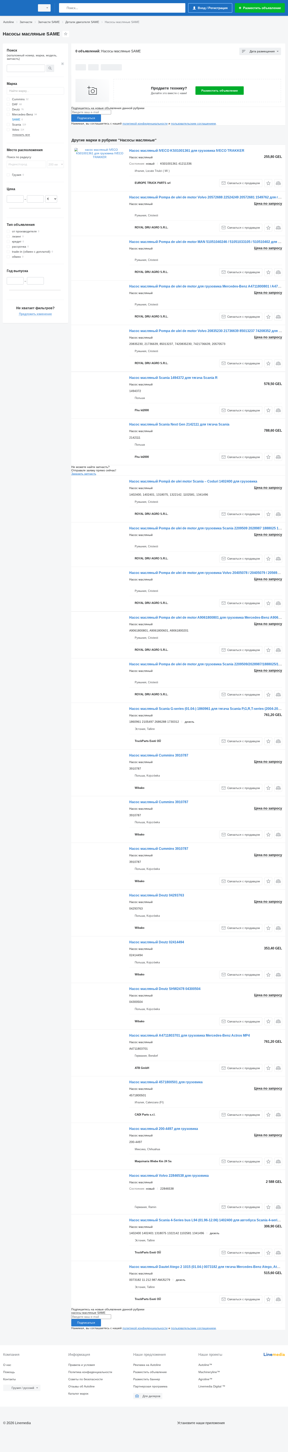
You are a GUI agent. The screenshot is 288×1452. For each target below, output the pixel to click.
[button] (268, 183)
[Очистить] (62, 63)
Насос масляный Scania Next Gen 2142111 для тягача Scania (179, 424)
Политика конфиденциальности (90, 1372)
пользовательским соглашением (193, 123)
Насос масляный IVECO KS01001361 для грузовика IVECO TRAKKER (186, 150)
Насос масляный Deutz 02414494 (156, 942)
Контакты (9, 1379)
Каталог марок (78, 1393)
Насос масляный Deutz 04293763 (156, 895)
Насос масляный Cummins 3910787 (158, 755)
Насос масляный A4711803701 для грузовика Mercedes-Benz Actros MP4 (189, 1035)
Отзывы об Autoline (81, 1386)
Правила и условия (81, 1365)
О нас (7, 1365)
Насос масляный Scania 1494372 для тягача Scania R (173, 378)
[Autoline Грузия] (18, 8)
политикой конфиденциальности (145, 123)
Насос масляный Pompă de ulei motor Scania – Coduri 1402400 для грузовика (193, 481)
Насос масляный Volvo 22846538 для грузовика (169, 1175)
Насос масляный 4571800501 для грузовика (166, 1082)
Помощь (9, 1372)
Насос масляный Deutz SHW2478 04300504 (165, 989)
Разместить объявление (219, 90)
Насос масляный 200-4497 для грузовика (163, 1129)
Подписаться (86, 118)
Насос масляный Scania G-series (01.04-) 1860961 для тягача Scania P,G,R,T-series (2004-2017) (206, 708)
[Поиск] (63, 8)
